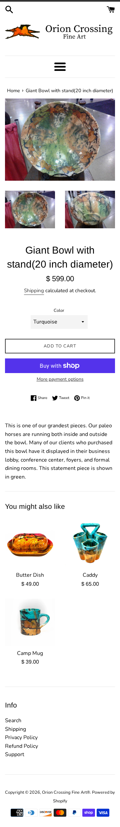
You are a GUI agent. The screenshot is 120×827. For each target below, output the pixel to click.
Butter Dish (30, 575)
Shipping (34, 290)
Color (59, 310)
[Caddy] (90, 543)
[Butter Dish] (30, 543)
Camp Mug (30, 653)
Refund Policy (21, 746)
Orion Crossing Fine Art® (66, 792)
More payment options (60, 379)
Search (13, 720)
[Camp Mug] (30, 622)
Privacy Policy (21, 737)
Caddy (90, 575)
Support (14, 754)
